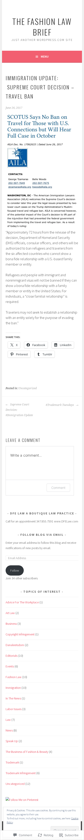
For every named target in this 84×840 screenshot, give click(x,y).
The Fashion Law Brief (42, 26)
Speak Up (12, 741)
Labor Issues (14, 709)
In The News (13, 698)
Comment (58, 487)
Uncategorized (27, 388)
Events (10, 666)
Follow (14, 570)
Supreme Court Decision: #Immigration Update (19, 410)
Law (8, 720)
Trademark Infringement (21, 773)
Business (11, 624)
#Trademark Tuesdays (60, 405)
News (9, 730)
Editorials (11, 656)
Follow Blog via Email (42, 535)
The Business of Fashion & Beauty (27, 752)
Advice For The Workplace (22, 602)
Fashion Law (14, 677)
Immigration (13, 688)
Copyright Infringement (20, 634)
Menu (45, 56)
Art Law (10, 613)
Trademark (12, 762)
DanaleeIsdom (15, 645)
